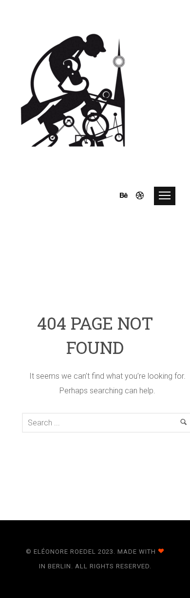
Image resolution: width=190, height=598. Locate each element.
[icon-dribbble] (140, 196)
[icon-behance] (126, 196)
